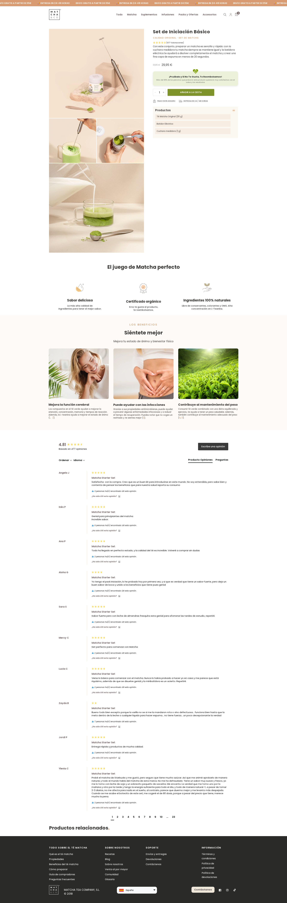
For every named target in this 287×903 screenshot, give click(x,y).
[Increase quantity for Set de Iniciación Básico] (163, 92)
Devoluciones (153, 859)
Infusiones (168, 14)
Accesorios (209, 14)
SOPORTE (152, 848)
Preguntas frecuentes (62, 879)
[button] (195, 43)
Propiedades (56, 859)
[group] (74, 444)
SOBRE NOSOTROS (117, 848)
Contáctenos (153, 864)
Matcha (131, 14)
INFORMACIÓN (211, 848)
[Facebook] (220, 890)
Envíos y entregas (156, 854)
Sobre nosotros (114, 864)
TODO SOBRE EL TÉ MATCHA (68, 848)
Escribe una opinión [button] (213, 446)
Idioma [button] (78, 460)
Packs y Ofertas (188, 14)
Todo (119, 14)
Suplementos (149, 14)
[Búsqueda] (225, 14)
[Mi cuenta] (231, 14)
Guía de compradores (62, 874)
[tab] (200, 460)
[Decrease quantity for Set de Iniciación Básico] (155, 92)
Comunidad (111, 874)
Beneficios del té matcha (63, 864)
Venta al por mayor (116, 869)
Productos (163, 110)
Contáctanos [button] (203, 889)
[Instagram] (227, 890)
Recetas (110, 854)
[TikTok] (234, 890)
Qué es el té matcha (61, 854)
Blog (107, 859)
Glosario (110, 879)
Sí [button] (119, 496)
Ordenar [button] (64, 460)
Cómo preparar (58, 869)
